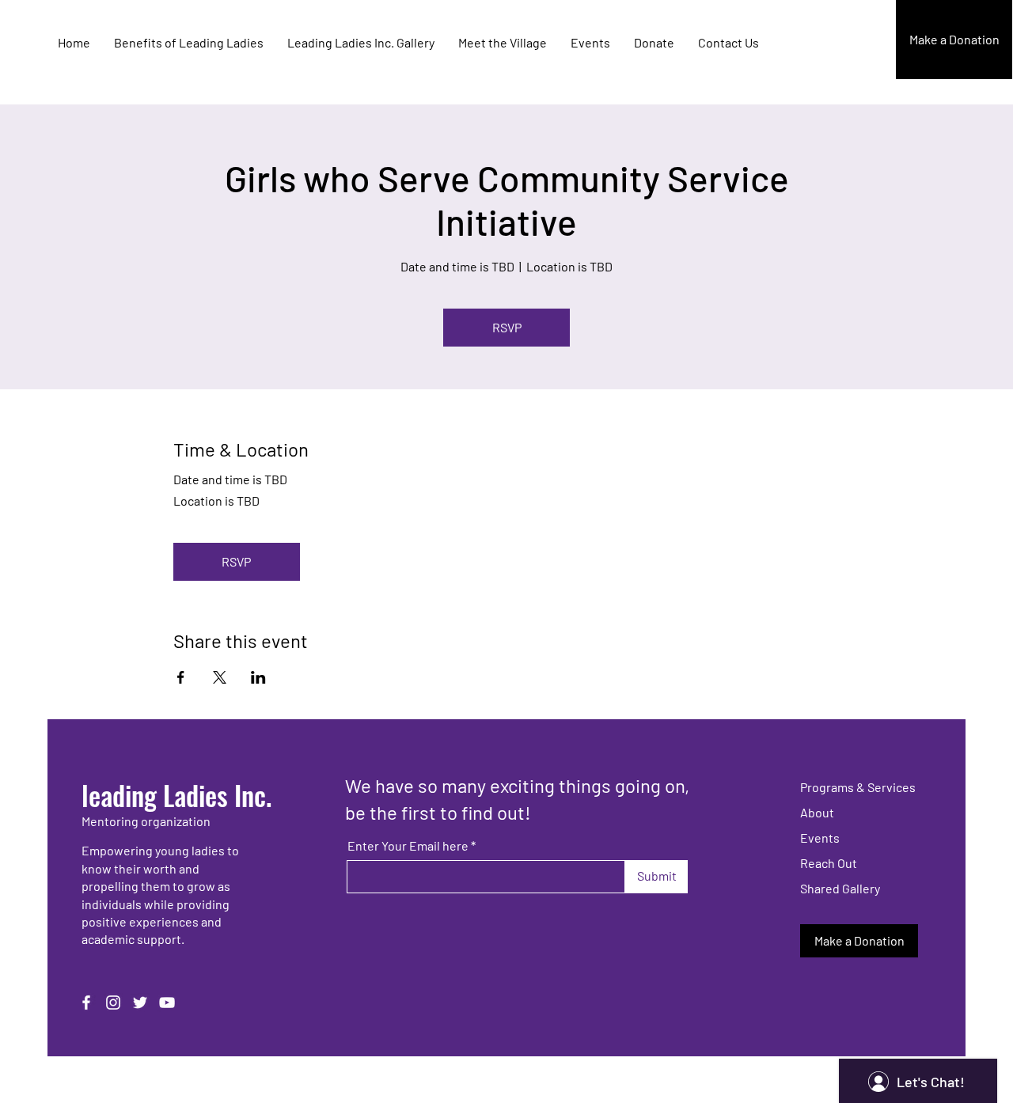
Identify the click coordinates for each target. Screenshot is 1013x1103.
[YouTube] (166, 1002)
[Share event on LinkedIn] (258, 677)
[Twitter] (140, 1002)
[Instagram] (113, 1002)
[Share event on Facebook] (180, 677)
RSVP (507, 327)
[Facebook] (86, 1002)
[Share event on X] (219, 677)
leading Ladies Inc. (176, 795)
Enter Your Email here (408, 846)
